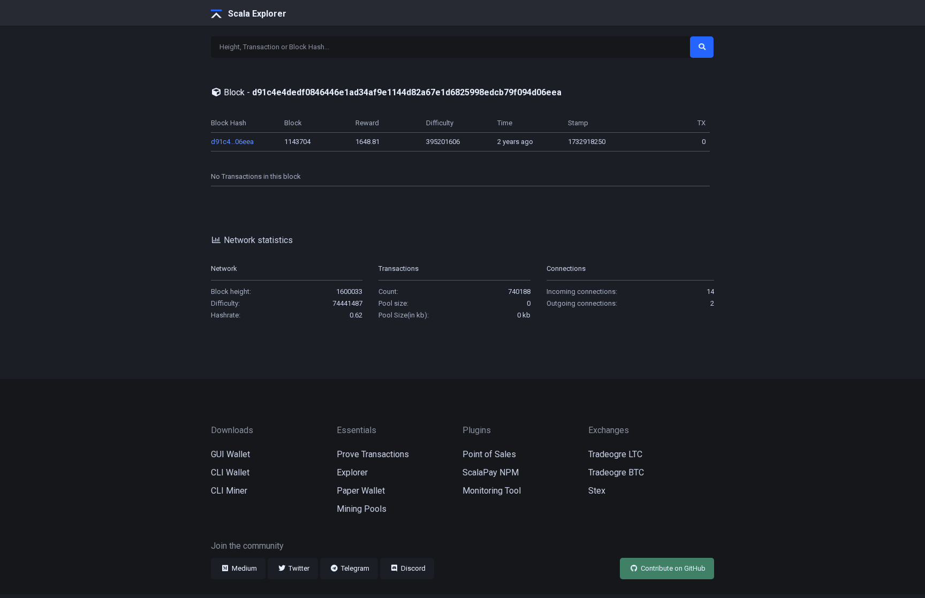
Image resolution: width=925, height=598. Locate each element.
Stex (596, 491)
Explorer (352, 472)
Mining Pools (361, 509)
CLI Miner (229, 491)
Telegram (354, 568)
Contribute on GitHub (672, 568)
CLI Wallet (230, 472)
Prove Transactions (373, 454)
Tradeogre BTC (616, 472)
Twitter (298, 568)
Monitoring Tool (491, 491)
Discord (412, 568)
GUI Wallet (230, 454)
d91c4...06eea (232, 142)
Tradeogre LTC (615, 454)
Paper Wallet (361, 491)
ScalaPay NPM (490, 472)
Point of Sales (489, 454)
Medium (243, 568)
